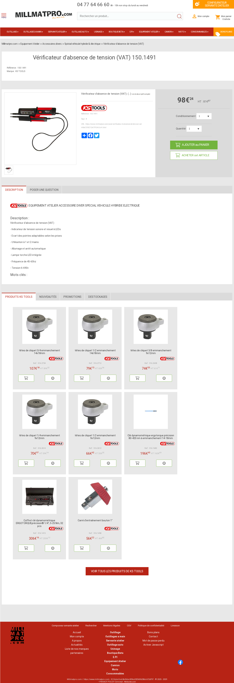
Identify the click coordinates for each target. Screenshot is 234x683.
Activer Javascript (153, 644)
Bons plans (153, 632)
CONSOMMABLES (199, 31)
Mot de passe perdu (153, 640)
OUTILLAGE (12, 31)
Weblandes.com (130, 682)
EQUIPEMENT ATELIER (148, 31)
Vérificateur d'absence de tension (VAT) (123, 43)
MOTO (181, 31)
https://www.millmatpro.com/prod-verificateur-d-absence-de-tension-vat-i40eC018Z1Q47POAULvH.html (111, 125)
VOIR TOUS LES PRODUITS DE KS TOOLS (117, 571)
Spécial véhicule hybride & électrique (82, 43)
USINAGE (98, 31)
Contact (153, 636)
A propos (77, 640)
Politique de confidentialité (151, 625)
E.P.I (131, 31)
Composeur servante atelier (65, 625)
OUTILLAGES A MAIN (32, 31)
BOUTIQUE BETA (116, 31)
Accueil (77, 632)
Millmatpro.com (10, 43)
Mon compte (77, 636)
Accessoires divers (52, 43)
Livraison (175, 625)
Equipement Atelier (30, 43)
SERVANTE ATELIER (56, 31)
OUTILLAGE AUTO (79, 31)
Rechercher (91, 625)
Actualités (77, 644)
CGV (129, 625)
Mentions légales (111, 625)
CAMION (168, 31)
